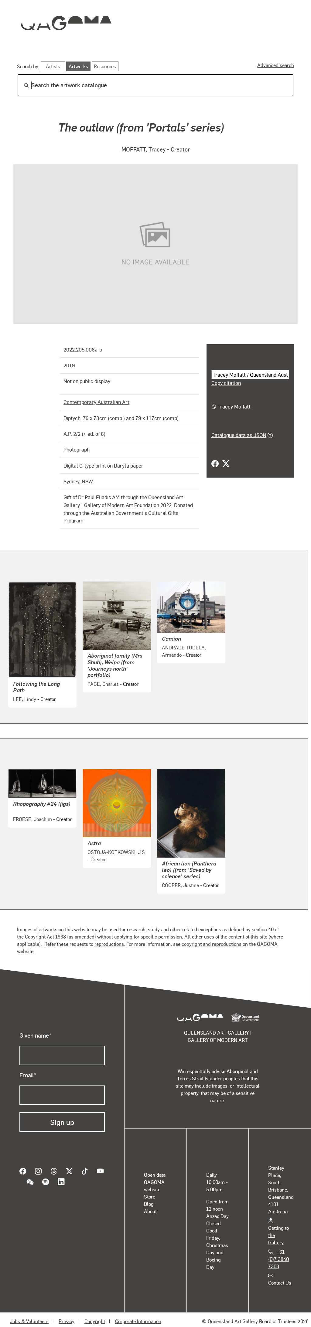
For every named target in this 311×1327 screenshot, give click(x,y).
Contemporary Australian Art (96, 396)
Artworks (219, 44)
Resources (105, 66)
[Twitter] (226, 464)
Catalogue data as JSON (238, 434)
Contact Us (279, 1277)
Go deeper (280, 44)
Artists (249, 44)
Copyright (94, 1316)
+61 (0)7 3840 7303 (278, 1253)
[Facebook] (215, 464)
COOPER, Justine (180, 880)
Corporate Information (138, 1316)
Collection (62, 43)
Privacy (66, 1316)
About (150, 1205)
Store (149, 1191)
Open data (155, 1169)
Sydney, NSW (78, 475)
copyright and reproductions (211, 938)
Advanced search (275, 65)
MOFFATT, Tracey (143, 149)
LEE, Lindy (24, 693)
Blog (149, 1198)
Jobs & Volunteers (29, 1316)
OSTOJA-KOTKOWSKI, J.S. (116, 846)
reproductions (109, 938)
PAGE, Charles (103, 678)
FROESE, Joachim (32, 813)
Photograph (76, 444)
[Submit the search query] (22, 85)
